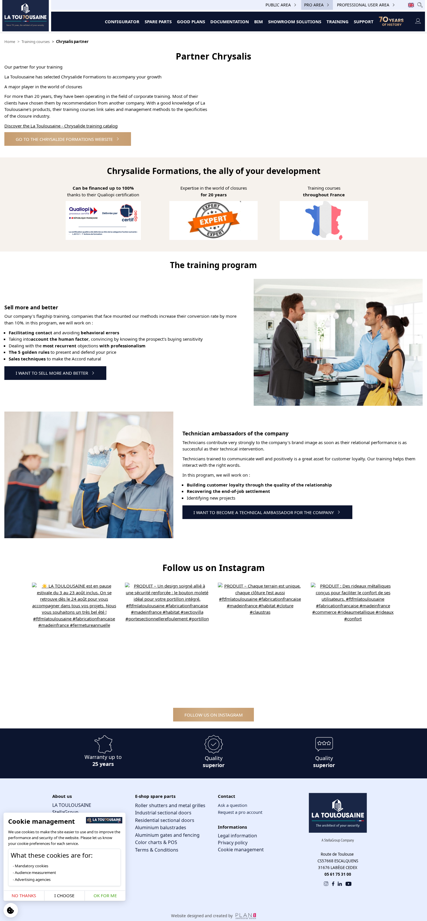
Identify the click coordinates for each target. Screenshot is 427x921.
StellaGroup (65, 812)
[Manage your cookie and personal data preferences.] (10, 910)
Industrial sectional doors (163, 812)
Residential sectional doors (164, 820)
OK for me (105, 895)
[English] (411, 5)
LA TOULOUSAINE (71, 805)
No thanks (24, 895)
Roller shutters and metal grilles (170, 805)
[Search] (420, 5)
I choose (64, 895)
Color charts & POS (156, 842)
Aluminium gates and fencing (167, 835)
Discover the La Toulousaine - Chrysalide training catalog (61, 126)
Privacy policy (232, 842)
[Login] (418, 21)
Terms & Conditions (156, 850)
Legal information (237, 835)
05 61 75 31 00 (337, 874)
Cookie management (241, 849)
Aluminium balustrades (160, 827)
